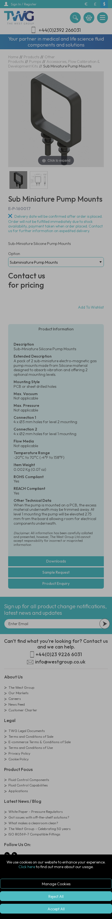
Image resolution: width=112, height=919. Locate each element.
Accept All (56, 908)
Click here (26, 866)
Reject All (56, 896)
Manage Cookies (56, 883)
